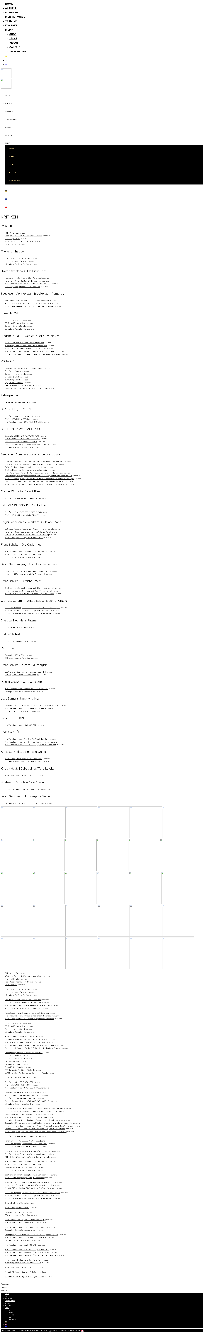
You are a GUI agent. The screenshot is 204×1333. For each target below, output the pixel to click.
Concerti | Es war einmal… (14, 374)
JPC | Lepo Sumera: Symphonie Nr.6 (18, 711)
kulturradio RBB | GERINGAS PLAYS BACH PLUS (22, 439)
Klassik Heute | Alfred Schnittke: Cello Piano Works (23, 759)
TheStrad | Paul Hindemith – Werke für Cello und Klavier (25, 349)
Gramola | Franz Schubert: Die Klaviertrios (20, 1167)
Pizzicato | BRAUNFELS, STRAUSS (17, 419)
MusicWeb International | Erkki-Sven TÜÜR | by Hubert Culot (27, 739)
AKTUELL (11, 8)
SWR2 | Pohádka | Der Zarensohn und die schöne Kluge (25, 388)
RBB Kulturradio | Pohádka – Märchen (19, 386)
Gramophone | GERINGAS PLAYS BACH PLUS (22, 436)
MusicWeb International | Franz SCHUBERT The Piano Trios (26, 552)
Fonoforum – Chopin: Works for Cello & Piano (22, 498)
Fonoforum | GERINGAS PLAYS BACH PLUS (21, 442)
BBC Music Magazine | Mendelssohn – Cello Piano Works (26, 1144)
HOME (9, 3)
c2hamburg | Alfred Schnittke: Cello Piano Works (23, 762)
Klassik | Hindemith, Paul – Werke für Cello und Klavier (24, 343)
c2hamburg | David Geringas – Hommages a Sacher (24, 803)
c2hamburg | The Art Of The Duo (17, 264)
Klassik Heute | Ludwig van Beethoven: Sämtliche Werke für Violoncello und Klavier (35, 484)
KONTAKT (11, 25)
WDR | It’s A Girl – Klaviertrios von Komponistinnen (23, 236)
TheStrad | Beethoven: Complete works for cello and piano (27, 470)
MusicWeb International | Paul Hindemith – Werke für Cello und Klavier (30, 352)
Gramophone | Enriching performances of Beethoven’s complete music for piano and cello (38, 476)
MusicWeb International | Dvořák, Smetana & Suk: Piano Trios (27, 284)
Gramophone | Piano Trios (14, 655)
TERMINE (11, 21)
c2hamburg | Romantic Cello (15, 329)
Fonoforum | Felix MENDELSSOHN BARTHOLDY (22, 512)
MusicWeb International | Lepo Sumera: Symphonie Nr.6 (25, 708)
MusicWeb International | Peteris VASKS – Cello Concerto (26, 689)
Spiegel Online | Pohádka (14, 383)
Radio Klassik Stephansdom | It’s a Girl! (19, 242)
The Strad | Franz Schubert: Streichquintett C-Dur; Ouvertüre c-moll (29, 588)
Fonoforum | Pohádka (13, 371)
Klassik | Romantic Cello (14, 320)
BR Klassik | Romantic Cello (15, 323)
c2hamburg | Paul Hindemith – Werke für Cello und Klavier (26, 346)
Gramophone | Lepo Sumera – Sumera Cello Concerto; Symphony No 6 (31, 706)
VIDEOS (14, 42)
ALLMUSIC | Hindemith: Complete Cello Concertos (23, 789)
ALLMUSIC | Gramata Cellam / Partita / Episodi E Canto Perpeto (28, 613)
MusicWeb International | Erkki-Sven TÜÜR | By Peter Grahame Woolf (30, 745)
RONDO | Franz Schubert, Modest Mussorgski (22, 675)
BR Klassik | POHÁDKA (13, 377)
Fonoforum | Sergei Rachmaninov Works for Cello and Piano (27, 532)
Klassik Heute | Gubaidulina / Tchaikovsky (20, 776)
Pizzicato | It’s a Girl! (12, 239)
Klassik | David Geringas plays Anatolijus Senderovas (24, 574)
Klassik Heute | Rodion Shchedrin (17, 641)
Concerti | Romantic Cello (14, 326)
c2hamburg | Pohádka (13, 380)
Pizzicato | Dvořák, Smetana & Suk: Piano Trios (22, 287)
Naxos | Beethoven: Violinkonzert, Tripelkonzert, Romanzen (27, 301)
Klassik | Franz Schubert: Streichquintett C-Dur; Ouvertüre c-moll (28, 591)
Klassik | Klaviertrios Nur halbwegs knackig (20, 554)
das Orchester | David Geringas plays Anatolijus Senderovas (27, 571)
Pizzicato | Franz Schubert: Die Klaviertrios (20, 557)
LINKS (13, 38)
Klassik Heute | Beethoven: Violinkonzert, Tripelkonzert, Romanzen (29, 306)
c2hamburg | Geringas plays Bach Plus (19, 448)
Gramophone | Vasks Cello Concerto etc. (20, 692)
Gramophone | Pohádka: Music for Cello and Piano (23, 368)
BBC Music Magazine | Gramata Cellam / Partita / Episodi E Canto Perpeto (32, 608)
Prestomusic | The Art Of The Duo (17, 258)
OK (82, 1331)
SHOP (12, 34)
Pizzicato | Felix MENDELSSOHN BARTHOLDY (21, 515)
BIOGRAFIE (11, 12)
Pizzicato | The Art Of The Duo (16, 261)
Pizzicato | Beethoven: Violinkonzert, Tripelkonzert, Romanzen (28, 304)
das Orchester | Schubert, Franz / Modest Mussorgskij (25, 672)
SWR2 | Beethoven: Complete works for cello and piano (25, 467)
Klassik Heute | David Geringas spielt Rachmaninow (24, 538)
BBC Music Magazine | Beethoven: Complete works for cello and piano (31, 464)
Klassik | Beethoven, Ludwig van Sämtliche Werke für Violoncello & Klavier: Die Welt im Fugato (39, 479)
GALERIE (14, 47)
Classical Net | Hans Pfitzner (15, 627)
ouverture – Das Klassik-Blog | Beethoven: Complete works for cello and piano (34, 461)
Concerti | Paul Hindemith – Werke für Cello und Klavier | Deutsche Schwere (32, 354)
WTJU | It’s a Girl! (11, 245)
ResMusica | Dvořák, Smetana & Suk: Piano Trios (23, 278)
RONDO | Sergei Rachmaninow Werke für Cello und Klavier (26, 535)
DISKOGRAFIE (17, 51)
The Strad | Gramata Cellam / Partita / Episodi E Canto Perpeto (28, 611)
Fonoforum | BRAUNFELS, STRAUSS (18, 416)
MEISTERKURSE (15, 16)
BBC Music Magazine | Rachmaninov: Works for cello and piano (28, 529)
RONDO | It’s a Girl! (11, 233)
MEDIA (9, 29)
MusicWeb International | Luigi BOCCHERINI (21, 725)
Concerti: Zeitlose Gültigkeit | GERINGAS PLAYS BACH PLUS (27, 445)
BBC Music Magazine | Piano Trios (17, 658)
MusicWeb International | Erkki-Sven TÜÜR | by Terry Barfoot (27, 742)
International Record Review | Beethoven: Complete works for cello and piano (34, 473)
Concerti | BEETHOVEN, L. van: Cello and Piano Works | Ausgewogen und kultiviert (35, 482)
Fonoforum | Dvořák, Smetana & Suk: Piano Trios (23, 281)
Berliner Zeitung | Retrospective (17, 402)
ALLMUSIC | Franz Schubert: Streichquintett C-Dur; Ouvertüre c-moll (29, 594)
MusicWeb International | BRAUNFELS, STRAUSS (23, 422)
